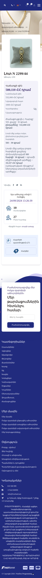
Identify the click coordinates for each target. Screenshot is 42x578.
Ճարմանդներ (8, 363)
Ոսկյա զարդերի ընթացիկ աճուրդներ (19, 421)
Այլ (3, 370)
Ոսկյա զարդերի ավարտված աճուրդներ (21, 428)
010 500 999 (11, 486)
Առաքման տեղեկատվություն (15, 459)
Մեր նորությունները (11, 432)
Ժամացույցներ (9, 401)
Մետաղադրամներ (10, 394)
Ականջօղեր (7, 355)
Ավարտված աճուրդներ (13, 27)
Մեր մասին (7, 417)
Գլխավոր (6, 23)
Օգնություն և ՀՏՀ (10, 471)
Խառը (4, 366)
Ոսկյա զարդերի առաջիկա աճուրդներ (20, 424)
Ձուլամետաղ (8, 398)
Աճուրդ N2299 (8, 31)
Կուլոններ (6, 390)
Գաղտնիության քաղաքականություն (19, 467)
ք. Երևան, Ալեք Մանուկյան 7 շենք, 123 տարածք (20, 499)
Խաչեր (5, 374)
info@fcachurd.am (14, 494)
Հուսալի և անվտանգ (12, 455)
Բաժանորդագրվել (20, 325)
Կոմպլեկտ (7, 378)
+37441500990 (12, 490)
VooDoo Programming (24, 574)
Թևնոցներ (6, 359)
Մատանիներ (8, 347)
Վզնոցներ (6, 351)
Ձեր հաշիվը (7, 451)
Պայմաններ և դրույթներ (13, 463)
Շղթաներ (6, 386)
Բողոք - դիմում (8, 447)
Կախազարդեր (9, 382)
